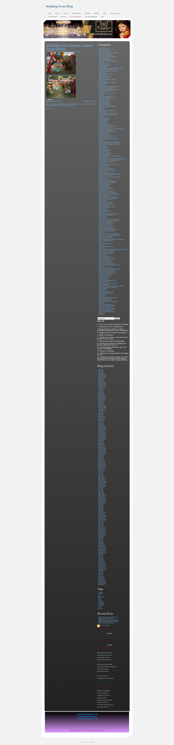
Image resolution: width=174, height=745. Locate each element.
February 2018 (101, 461)
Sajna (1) (101, 242)
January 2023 (101, 404)
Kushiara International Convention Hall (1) (109, 177)
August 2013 (101, 536)
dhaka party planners (76, 104)
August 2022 (101, 410)
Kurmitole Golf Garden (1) (105, 175)
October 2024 (101, 386)
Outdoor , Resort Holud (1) (105, 211)
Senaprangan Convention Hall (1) (107, 250)
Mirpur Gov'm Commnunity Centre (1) (108, 198)
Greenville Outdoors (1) (104, 134)
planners (100, 593)
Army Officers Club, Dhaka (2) (106, 59)
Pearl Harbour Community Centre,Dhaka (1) (109, 219)
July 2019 (100, 441)
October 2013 (101, 533)
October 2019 (101, 437)
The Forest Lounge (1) (104, 278)
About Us (57, 13)
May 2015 (100, 508)
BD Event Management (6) (105, 73)
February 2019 (101, 445)
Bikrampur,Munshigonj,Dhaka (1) (107, 79)
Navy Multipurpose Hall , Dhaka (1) (107, 206)
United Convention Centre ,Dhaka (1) (108, 287)
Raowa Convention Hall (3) (105, 237)
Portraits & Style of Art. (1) (105, 225)
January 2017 (101, 479)
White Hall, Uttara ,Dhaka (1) (106, 307)
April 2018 (101, 458)
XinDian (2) (101, 312)
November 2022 (102, 407)
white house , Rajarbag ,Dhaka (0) (107, 308)
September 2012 (102, 552)
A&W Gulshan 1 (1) (103, 48)
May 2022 (100, 414)
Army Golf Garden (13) (104, 58)
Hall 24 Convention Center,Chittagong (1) (109, 143)
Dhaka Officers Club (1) (104, 102)
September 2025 (102, 376)
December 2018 (102, 448)
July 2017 (100, 471)
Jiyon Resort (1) (102, 162)
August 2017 (101, 470)
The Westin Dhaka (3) (104, 281)
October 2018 (101, 451)
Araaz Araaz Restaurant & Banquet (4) (108, 56)
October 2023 (101, 399)
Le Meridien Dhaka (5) (104, 187)
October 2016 (101, 484)
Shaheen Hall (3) (103, 254)
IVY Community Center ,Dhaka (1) (107, 161)
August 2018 (101, 454)
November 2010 (102, 583)
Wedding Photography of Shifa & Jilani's (108, 621)
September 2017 (102, 468)
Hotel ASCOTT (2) (103, 148)
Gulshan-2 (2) (102, 140)
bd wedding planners (87, 104)
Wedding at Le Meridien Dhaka (106, 618)
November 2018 (102, 450)
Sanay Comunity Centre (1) (105, 243)
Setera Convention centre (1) (106, 253)
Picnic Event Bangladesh (91, 16)
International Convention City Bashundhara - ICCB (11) (112, 158)
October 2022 (101, 409)
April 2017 (101, 475)
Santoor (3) (101, 245)
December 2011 (102, 564)
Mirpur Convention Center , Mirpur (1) (108, 196)
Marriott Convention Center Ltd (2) (107, 192)
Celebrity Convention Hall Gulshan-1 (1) (109, 89)
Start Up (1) (101, 266)
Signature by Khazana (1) (105, 260)
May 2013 (100, 540)
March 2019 (101, 444)
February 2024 (101, 395)
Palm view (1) (102, 212)
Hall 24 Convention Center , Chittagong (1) (109, 141)
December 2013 (102, 530)
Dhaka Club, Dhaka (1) (104, 100)
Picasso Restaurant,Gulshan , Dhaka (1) (108, 220)
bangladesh (101, 603)
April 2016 (101, 492)
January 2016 (101, 496)
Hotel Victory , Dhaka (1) (105, 153)
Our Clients (63, 16)
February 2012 (101, 562)
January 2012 (101, 563)
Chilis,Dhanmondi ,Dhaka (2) (106, 90)
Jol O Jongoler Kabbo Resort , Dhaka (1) (108, 164)
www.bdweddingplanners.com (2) (107, 311)
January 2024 (101, 396)
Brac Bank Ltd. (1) (103, 83)
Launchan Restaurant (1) (105, 184)
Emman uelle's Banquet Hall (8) (106, 110)
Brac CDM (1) (102, 85)
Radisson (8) (102, 232)
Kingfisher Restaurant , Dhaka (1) (107, 172)
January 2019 (101, 447)
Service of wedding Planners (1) (106, 252)
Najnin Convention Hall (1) (105, 202)
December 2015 (102, 498)
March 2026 (101, 373)
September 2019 (102, 438)
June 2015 (100, 506)
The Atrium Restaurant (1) (105, 276)
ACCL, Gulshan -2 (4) (104, 51)
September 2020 (102, 429)
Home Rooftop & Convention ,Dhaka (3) (109, 144)
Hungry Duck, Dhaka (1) (105, 154)
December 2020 (102, 427)
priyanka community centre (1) (106, 228)
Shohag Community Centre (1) (106, 259)
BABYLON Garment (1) (104, 63)
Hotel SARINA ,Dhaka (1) (105, 150)
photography (101, 596)
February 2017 (101, 478)
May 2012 (100, 557)
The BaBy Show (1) (103, 277)
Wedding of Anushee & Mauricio (106, 622)
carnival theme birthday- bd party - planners (60, 104)
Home (49, 13)
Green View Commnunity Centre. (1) (108, 131)
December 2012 (102, 547)
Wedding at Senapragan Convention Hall (108, 620)
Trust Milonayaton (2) (104, 284)
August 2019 (101, 440)
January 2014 (101, 529)
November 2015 (102, 499)
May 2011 (100, 574)
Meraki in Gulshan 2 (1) (104, 195)
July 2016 (100, 488)
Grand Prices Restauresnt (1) (105, 127)
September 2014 (102, 519)
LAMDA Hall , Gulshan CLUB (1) (107, 182)
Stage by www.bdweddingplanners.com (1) (109, 264)
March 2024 (101, 393)
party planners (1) (103, 218)
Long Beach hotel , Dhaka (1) (106, 188)
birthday (100, 600)
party (99, 606)
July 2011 (100, 571)
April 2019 (101, 443)
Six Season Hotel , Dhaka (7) (106, 261)
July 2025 (100, 378)
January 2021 (101, 426)
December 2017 (102, 464)
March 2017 (101, 477)
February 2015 (101, 512)
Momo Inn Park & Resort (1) (106, 199)
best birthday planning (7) (68, 105)
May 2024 (100, 390)
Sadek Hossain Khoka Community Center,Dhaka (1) (111, 239)
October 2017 (101, 467)
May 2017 (100, 474)
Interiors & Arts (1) (103, 157)
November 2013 (102, 532)
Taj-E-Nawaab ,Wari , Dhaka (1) (106, 273)
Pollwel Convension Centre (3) (106, 223)
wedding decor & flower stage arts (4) (108, 297)
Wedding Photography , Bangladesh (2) (108, 301)
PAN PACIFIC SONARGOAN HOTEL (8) (109, 213)
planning (100, 608)
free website (86, 742)
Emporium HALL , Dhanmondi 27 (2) (108, 114)
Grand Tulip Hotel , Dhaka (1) (106, 130)
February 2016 (101, 495)
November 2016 (102, 482)
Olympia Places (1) (103, 209)
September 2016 (102, 485)
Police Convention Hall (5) (105, 222)
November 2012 (102, 549)
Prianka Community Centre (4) (106, 226)
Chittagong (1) (102, 92)
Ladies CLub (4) (103, 178)
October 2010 (101, 584)
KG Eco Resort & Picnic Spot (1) (107, 168)
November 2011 (102, 566)
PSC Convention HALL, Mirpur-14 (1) (108, 229)
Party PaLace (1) (103, 216)
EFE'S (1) (101, 109)
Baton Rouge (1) (103, 72)
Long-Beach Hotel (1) (104, 189)
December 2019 (102, 434)
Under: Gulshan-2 (75, 51)
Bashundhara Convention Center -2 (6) (108, 70)
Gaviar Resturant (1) (104, 120)
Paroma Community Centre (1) (106, 215)
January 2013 (101, 546)
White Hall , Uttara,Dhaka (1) (106, 304)
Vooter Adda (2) (102, 294)
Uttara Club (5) (102, 290)
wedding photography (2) (105, 300)
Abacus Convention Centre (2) (106, 49)
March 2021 (101, 424)
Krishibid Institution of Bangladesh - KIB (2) (110, 174)
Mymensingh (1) (103, 201)
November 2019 (102, 436)
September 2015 (102, 502)
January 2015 (101, 513)
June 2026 (100, 371)
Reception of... (90, 101)
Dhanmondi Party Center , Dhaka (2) (107, 106)
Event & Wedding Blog (75, 16)
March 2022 (101, 416)
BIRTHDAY (96, 13)
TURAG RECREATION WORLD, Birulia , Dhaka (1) (111, 286)
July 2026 (100, 369)
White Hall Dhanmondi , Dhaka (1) (107, 305)
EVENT (105, 13)
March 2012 (101, 560)
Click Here (109, 633)
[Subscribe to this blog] (98, 626)
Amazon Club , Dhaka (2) (105, 54)
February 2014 (101, 528)
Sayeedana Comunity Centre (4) (106, 246)
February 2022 (101, 417)
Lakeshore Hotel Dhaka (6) (105, 179)
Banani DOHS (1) (103, 66)
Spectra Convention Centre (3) (106, 263)
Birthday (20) (102, 80)
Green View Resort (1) (104, 133)
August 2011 (101, 570)
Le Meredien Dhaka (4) (104, 185)
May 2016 (100, 491)
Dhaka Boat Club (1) (104, 99)
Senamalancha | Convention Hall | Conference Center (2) (112, 249)
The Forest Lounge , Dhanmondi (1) (107, 280)
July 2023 (100, 402)
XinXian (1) (101, 314)
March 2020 (101, 430)
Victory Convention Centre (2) (106, 291)
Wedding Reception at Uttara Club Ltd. (107, 617)
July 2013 (100, 537)
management (101, 602)
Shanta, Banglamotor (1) (105, 256)
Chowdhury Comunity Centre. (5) (107, 93)
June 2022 (100, 413)
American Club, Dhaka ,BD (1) (106, 55)
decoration (101, 605)
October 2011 (101, 567)
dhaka (99, 598)
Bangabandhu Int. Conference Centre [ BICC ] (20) (111, 68)
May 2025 (100, 379)
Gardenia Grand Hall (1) (104, 119)
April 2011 (101, 576)
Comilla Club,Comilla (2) (105, 96)
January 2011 (101, 580)
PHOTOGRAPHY (76, 13)
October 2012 (101, 550)
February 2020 (101, 431)
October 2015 (101, 501)
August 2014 (101, 521)
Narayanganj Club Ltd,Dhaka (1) (107, 204)
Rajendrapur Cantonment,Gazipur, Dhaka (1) (110, 235)
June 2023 (100, 403)
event (99, 599)
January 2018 (101, 462)
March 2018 (101, 460)
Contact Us (66, 13)
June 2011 (100, 573)
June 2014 (100, 522)
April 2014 (101, 525)
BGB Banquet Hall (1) (104, 78)
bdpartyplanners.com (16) (105, 76)
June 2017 (100, 472)
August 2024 (101, 388)
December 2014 (102, 515)
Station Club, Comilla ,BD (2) (106, 267)
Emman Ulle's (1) (103, 112)
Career (102, 16)
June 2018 (100, 455)
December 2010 (102, 581)
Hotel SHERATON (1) (104, 151)
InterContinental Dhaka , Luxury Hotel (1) (109, 155)
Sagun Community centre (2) (106, 240)
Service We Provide (115, 13)
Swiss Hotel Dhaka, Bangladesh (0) (107, 271)
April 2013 (101, 542)
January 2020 (101, 433)
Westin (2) (101, 302)
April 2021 (101, 423)
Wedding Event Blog (59, 6)
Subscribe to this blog (105, 625)
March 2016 (101, 494)
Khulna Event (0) (103, 171)
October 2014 (101, 518)
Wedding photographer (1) (105, 298)
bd (99, 595)
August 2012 (101, 553)
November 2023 (102, 397)
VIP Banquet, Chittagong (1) (106, 293)
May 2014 (100, 523)
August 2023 (101, 400)
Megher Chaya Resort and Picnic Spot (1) (109, 194)
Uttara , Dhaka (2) (103, 288)
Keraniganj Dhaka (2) (104, 167)
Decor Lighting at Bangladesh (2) (107, 97)
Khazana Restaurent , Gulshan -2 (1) (107, 169)
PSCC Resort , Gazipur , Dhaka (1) (107, 230)
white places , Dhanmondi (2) (106, 310)
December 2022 (102, 406)
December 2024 (102, 383)
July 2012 (100, 554)
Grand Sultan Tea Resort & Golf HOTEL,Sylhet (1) (111, 128)
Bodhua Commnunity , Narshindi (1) (108, 82)
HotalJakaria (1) (102, 145)
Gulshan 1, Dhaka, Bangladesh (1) (107, 136)
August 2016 (101, 487)
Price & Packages (52, 16)
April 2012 (101, 559)
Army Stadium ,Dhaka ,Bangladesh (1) (108, 61)
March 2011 (101, 577)
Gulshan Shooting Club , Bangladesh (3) (109, 138)
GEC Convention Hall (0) (105, 124)
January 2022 (101, 419)
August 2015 (101, 504)
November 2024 (102, 385)
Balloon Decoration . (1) (105, 65)
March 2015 (101, 511)
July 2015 (100, 505)
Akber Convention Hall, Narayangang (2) (109, 52)
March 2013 (101, 543)
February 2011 (101, 579)
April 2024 (101, 392)
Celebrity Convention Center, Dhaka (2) (108, 86)
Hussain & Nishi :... (54, 101)
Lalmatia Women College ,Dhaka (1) (108, 181)
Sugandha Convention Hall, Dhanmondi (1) (109, 269)
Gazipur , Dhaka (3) (103, 121)
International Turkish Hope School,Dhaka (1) (110, 160)
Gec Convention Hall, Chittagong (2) (108, 126)
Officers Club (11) (103, 208)
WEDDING (87, 13)
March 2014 (101, 526)
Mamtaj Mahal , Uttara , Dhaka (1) (107, 191)
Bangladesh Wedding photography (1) (108, 69)
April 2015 (101, 509)
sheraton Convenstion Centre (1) (107, 257)
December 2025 (102, 375)
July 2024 (100, 389)
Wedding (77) (102, 295)
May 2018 (100, 457)
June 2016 (100, 489)
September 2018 (102, 453)
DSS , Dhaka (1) (102, 107)
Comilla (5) (101, 95)
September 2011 (102, 569)
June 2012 (100, 556)
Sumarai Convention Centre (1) (106, 270)
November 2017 (102, 465)
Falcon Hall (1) (102, 117)
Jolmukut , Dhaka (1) (104, 165)
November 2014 (102, 516)
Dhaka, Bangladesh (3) (104, 103)
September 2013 (102, 535)
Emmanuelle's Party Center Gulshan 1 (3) (109, 113)
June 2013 (100, 539)
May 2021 (100, 421)
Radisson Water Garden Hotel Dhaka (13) (109, 233)
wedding (100, 592)
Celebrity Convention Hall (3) (106, 87)
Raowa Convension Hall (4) (105, 236)
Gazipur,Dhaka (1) (103, 123)
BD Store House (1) (103, 75)
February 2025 (101, 382)
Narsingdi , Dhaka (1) (104, 205)
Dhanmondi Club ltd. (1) (105, 104)
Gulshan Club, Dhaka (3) (105, 137)
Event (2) (101, 116)
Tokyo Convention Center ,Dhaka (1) (108, 283)
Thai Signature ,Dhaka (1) (105, 274)
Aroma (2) (101, 62)
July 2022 (100, 412)
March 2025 (101, 380)
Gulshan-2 (50, 99)
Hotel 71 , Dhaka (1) (104, 147)
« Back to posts (49, 108)
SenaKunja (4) (102, 247)
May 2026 (100, 372)
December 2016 (102, 481)
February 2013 (101, 545)
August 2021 (101, 420)
